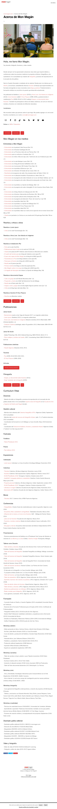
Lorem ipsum (22, 94)
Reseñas (6, 296)
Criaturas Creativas (9, 324)
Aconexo (6, 473)
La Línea (20, 538)
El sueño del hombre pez (11, 254)
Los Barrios (13, 538)
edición (5, 85)
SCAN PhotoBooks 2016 (11, 476)
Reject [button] (45, 805)
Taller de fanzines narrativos (12, 565)
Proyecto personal (9, 483)
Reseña (6, 263)
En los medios (7, 133)
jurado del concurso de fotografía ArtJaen (23, 417)
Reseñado (7, 173)
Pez (12, 99)
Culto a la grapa (9, 278)
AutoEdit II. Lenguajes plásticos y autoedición (17, 478)
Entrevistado (8, 147)
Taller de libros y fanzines (11, 547)
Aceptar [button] (40, 805)
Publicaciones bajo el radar (12, 249)
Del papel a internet (9, 526)
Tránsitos (6, 471)
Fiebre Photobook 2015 (11, 442)
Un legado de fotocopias (11, 270)
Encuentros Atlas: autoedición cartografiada (16, 511)
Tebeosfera (17, 124)
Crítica (6, 230)
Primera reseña (8, 266)
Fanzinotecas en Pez (10, 258)
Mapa (30, 775)
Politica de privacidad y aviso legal (28, 776)
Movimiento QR (8, 490)
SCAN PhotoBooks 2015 (11, 485)
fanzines (31, 85)
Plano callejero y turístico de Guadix (14, 337)
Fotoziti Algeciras (9, 348)
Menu (54, 2)
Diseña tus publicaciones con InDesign (15, 589)
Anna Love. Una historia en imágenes (42, 94)
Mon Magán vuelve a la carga (12, 268)
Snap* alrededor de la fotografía (13, 380)
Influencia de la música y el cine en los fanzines (17, 514)
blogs (32, 88)
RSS (27, 775)
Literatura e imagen (9, 487)
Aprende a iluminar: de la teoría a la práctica (17, 579)
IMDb (11, 124)
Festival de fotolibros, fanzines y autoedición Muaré (28, 426)
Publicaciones (15, 133)
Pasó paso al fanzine (10, 261)
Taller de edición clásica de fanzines (14, 584)
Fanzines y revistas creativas (12, 521)
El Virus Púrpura (25, 97)
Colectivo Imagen (33, 538)
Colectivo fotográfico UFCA (27, 412)
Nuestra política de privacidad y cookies (28, 807)
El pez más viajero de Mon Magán (14, 256)
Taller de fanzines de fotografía (13, 551)
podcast (37, 88)
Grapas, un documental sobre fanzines (15, 378)
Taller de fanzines (9, 575)
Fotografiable (8, 507)
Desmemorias (8, 315)
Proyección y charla (10, 281)
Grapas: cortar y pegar (10, 285)
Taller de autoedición (10, 577)
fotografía (32, 76)
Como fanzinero (12, 97)
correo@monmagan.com (29, 115)
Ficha (6, 247)
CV (22, 133)
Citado (6, 215)
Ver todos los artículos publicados (11, 367)
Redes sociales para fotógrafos (13, 591)
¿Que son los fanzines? (10, 519)
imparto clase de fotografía (33, 401)
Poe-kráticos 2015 (9, 450)
